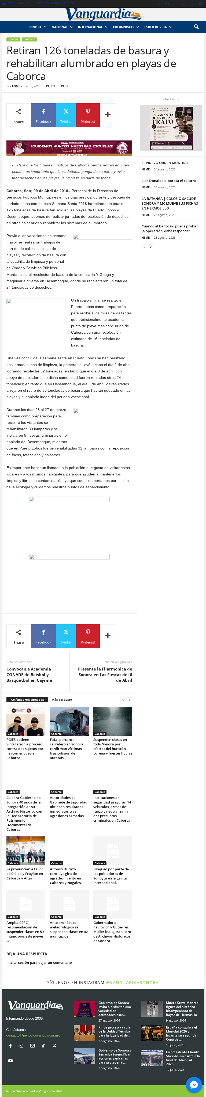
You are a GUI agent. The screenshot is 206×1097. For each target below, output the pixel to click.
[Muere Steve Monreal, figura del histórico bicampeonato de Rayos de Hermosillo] (152, 1009)
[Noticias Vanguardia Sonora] (103, 14)
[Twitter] (192, 4)
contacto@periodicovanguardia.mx (33, 1035)
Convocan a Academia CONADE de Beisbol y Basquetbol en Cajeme (29, 674)
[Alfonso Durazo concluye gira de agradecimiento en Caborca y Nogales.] (69, 850)
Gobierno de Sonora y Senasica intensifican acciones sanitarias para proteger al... (114, 1056)
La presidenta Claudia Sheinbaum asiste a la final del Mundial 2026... (183, 1058)
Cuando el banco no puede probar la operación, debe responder (170, 228)
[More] (108, 115)
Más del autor (62, 700)
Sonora (35, 27)
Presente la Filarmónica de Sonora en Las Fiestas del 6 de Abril (105, 674)
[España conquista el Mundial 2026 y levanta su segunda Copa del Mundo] (152, 1033)
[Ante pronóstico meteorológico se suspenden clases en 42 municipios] (69, 904)
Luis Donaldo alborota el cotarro (169, 180)
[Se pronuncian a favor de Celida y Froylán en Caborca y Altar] (25, 850)
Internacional (90, 27)
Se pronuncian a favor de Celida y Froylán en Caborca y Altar (24, 874)
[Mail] (175, 4)
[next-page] (129, 700)
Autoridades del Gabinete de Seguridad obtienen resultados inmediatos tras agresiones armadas (68, 806)
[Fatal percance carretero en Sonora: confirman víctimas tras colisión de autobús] (69, 721)
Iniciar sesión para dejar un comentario (39, 963)
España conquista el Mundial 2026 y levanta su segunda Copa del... (181, 1033)
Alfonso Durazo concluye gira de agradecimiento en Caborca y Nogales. (66, 876)
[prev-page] (123, 700)
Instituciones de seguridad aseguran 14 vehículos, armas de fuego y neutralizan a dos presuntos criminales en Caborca (112, 809)
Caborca (29, 39)
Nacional (60, 27)
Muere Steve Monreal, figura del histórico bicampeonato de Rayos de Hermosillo (183, 1008)
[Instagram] (167, 4)
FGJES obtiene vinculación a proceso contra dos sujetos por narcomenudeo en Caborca (24, 748)
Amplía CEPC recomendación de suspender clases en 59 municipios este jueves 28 (25, 931)
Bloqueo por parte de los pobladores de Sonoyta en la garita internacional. (111, 876)
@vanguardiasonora (132, 982)
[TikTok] (184, 4)
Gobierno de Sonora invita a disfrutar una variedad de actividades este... (114, 1008)
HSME (16, 86)
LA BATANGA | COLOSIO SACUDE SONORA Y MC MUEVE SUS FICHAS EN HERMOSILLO (170, 203)
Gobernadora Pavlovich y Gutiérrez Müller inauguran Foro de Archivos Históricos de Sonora (112, 931)
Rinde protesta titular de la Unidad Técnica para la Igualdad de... (115, 1031)
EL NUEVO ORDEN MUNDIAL (165, 162)
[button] (196, 27)
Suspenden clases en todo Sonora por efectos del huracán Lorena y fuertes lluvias (112, 746)
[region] (69, 148)
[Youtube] (200, 4)
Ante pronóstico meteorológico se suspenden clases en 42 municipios (69, 929)
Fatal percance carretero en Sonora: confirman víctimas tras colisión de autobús (67, 748)
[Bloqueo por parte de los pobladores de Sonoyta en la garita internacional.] (112, 850)
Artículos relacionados (27, 700)
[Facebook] (159, 4)
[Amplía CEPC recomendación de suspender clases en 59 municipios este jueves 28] (25, 904)
